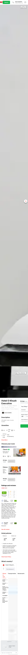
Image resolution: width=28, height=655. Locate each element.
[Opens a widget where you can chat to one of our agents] (9, 647)
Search (6, 2)
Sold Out (11, 479)
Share (24, 7)
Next (25, 201)
